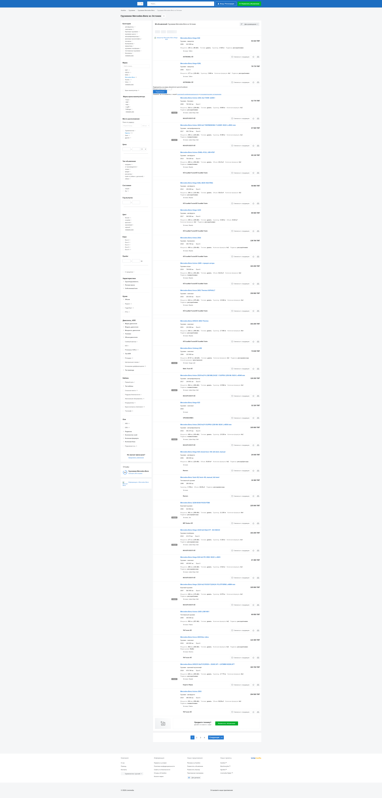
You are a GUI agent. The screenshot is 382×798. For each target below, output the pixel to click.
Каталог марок (158, 776)
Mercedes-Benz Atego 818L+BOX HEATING (196, 183)
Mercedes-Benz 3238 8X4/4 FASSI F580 (195, 503)
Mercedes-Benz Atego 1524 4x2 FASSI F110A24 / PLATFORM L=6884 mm (207, 584)
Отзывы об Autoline (160, 773)
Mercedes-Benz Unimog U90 (191, 348)
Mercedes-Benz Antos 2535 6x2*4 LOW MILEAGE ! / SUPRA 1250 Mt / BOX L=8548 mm (212, 375)
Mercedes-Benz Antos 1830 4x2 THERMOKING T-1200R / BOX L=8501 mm (208, 125)
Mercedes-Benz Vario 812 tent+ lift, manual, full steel (199, 477)
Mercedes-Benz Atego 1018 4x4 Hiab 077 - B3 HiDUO (200, 530)
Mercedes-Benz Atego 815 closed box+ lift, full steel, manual (202, 452)
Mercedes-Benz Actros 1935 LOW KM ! (194, 611)
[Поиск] (149, 3)
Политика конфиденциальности (164, 766)
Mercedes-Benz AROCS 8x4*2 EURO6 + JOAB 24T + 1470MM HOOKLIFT (207, 664)
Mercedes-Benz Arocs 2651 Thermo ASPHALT (197, 290)
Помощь (123, 766)
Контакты (124, 769)
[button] (253, 57)
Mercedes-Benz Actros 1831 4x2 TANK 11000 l (197, 98)
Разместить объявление (226, 723)
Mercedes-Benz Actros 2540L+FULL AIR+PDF (197, 152)
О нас (123, 763)
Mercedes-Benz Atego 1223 (190, 210)
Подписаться (160, 92)
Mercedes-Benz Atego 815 (190, 402)
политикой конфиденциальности (187, 94)
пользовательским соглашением (210, 94)
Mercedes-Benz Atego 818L (190, 63)
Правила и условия (160, 763)
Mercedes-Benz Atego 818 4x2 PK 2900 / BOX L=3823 (200, 557)
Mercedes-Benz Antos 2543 (190, 238)
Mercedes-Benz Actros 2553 (190, 691)
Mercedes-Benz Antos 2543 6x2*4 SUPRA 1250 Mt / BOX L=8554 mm (205, 424)
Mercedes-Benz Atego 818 (190, 38)
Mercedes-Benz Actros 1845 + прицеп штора (197, 263)
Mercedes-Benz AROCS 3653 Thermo (194, 321)
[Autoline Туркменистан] (128, 3)
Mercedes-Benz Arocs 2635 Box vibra (194, 637)
